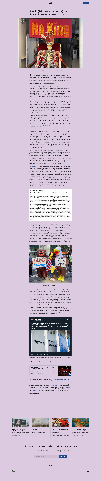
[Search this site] (76, 3)
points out (61, 150)
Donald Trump (41, 387)
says (66, 86)
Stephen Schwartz (54, 384)
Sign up (50, 471)
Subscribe (86, 3)
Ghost (88, 471)
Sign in (80, 3)
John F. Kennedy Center (54, 385)
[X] (49, 465)
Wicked (43, 384)
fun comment (34, 166)
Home (13, 3)
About (17, 3)
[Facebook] (51, 465)
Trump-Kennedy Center (36, 390)
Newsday (67, 387)
